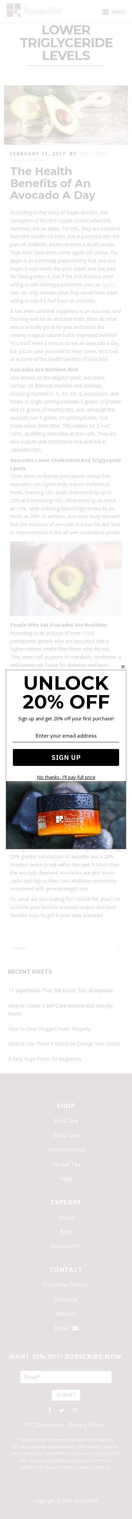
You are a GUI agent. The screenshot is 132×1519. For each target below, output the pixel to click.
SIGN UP (66, 757)
